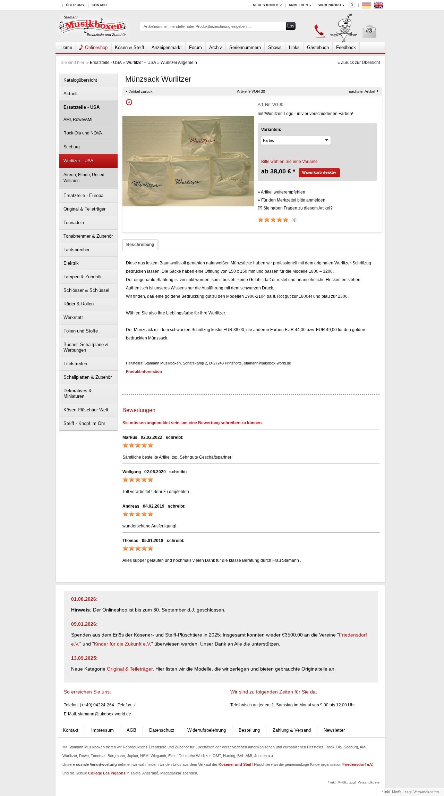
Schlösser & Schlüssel (86, 290)
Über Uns (75, 5)
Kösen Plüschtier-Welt (85, 409)
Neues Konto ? (267, 5)
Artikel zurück (141, 91)
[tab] (140, 244)
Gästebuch (318, 47)
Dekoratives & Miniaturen (77, 393)
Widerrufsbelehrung (206, 730)
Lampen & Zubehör (82, 276)
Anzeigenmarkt (167, 47)
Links (294, 47)
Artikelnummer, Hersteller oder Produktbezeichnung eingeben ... (197, 26)
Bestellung (249, 730)
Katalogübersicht (80, 80)
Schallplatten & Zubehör (87, 377)
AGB (131, 730)
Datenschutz (161, 730)
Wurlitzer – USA (141, 62)
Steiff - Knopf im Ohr (84, 423)
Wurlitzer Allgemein (179, 62)
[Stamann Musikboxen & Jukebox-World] (93, 27)
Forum (195, 47)
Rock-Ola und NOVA (82, 133)
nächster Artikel (362, 91)
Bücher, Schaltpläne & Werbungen (85, 347)
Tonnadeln (73, 222)
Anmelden (298, 5)
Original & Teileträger (84, 209)
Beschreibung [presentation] (140, 244)
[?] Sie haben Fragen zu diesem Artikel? (295, 208)
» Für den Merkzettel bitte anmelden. (292, 200)
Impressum (102, 730)
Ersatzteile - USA (106, 62)
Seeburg (71, 147)
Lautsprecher (76, 249)
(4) (294, 220)
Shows (275, 47)
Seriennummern (245, 47)
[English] (379, 7)
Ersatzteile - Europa (83, 195)
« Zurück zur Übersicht (359, 62)
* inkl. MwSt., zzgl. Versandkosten (355, 782)
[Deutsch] (367, 7)
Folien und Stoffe (80, 331)
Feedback (346, 47)
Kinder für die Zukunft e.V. (122, 644)
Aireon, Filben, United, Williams (84, 177)
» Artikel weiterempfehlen (281, 192)
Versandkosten (426, 792)
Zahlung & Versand (292, 730)
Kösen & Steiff (129, 47)
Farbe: (268, 140)
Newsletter (334, 730)
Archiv (215, 47)
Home (66, 47)
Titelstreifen (75, 363)
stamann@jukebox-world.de (104, 714)
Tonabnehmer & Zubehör (88, 236)
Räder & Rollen (78, 303)
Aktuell (70, 93)
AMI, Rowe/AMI (77, 119)
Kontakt (100, 5)
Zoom (129, 102)
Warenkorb (329, 5)
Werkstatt (73, 317)
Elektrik (71, 263)
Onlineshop (96, 47)
